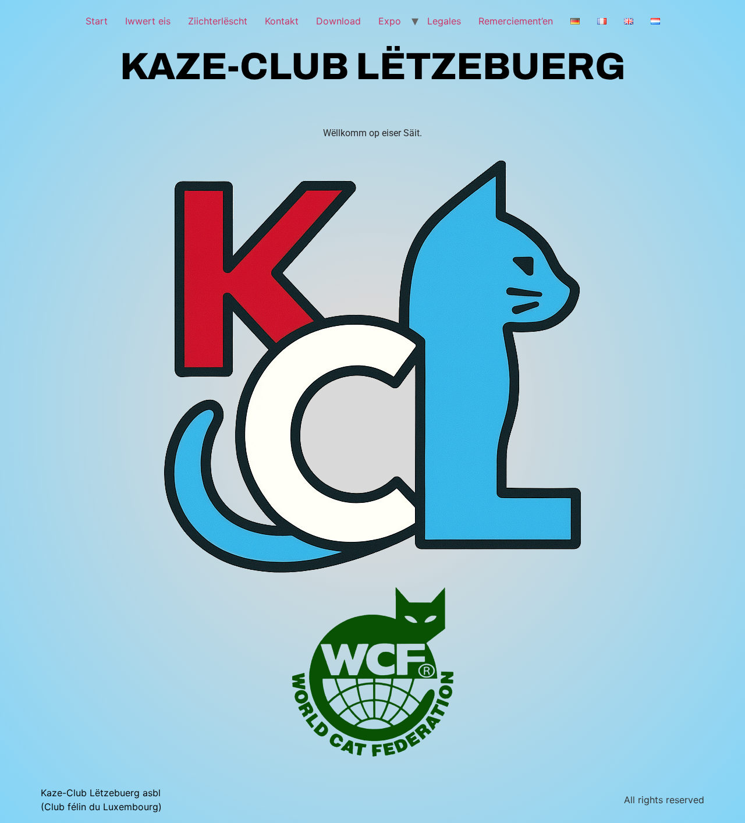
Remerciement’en (515, 21)
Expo (389, 21)
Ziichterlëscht (217, 21)
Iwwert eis (148, 21)
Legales (444, 21)
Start (97, 21)
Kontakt (282, 21)
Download (338, 21)
